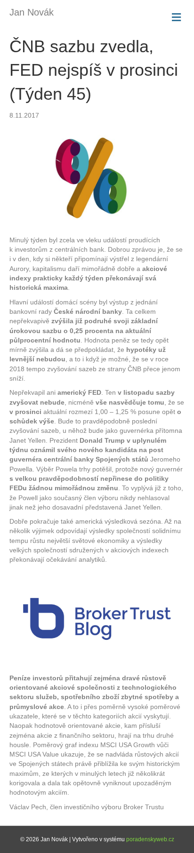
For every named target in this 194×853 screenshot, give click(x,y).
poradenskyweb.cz (150, 839)
